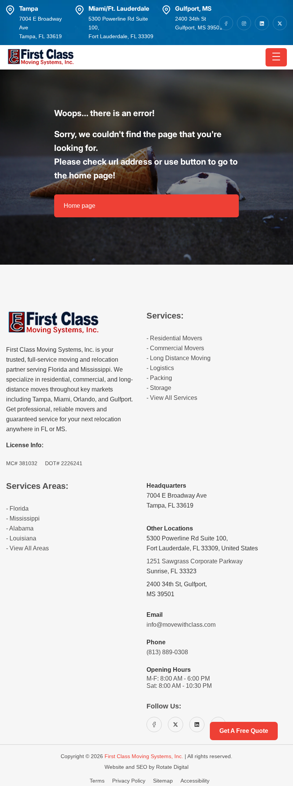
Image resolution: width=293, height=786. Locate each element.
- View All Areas (27, 548)
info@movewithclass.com (181, 624)
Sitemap (163, 781)
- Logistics (160, 368)
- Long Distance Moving (178, 358)
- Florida (17, 508)
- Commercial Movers (175, 348)
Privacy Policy (129, 781)
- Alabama (20, 528)
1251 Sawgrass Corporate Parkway (194, 561)
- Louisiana (21, 538)
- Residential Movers (174, 338)
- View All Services (171, 398)
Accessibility (194, 781)
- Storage (158, 388)
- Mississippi (23, 518)
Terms (98, 781)
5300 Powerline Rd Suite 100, (187, 538)
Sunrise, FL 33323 (171, 571)
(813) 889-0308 (167, 652)
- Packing (159, 378)
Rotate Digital (172, 767)
